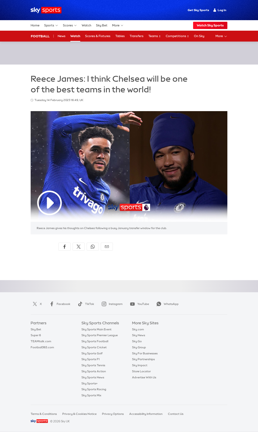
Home (35, 25)
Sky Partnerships (143, 359)
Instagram (116, 304)
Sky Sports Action (93, 371)
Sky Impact (139, 365)
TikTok (89, 304)
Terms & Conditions (44, 413)
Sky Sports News (92, 377)
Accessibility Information (145, 413)
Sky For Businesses (145, 353)
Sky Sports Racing (93, 389)
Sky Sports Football (94, 341)
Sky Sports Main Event (96, 329)
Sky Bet (101, 25)
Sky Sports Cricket (94, 347)
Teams (153, 36)
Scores (68, 25)
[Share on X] (79, 247)
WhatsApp (171, 304)
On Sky (199, 36)
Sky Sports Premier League (99, 335)
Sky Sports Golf (92, 353)
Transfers (137, 36)
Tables (120, 36)
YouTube (143, 304)
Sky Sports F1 (90, 359)
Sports (49, 25)
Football (40, 36)
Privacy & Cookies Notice (79, 413)
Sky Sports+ (89, 383)
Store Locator (141, 371)
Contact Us (175, 413)
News (62, 36)
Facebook (63, 304)
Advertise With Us (144, 377)
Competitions (176, 36)
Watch (86, 25)
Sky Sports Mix (91, 395)
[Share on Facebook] (64, 247)
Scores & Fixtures (97, 36)
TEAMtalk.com (41, 341)
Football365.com (42, 347)
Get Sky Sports (198, 10)
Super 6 (36, 335)
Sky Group (139, 347)
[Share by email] (107, 247)
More (116, 25)
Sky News (138, 335)
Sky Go (137, 341)
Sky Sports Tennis (93, 365)
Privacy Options (113, 413)
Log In (222, 10)
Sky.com (138, 329)
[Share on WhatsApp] (93, 247)
